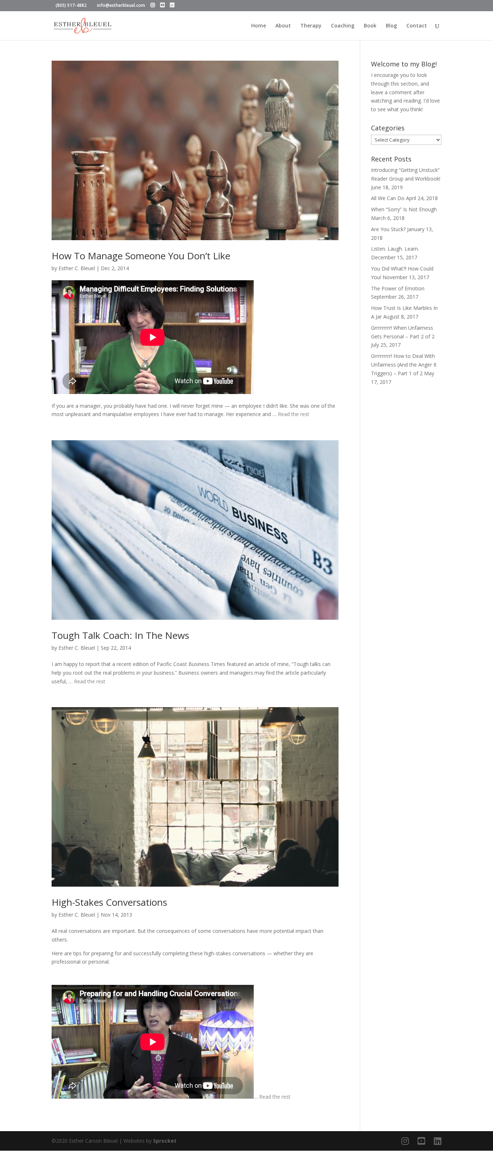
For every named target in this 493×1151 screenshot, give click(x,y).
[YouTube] (162, 5)
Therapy (311, 26)
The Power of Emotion (397, 288)
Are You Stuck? (388, 229)
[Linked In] (172, 5)
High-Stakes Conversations (109, 902)
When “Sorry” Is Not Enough (404, 209)
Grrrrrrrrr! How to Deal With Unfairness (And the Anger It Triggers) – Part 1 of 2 (404, 364)
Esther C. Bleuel (76, 268)
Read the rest (293, 414)
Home (258, 26)
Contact (416, 26)
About (283, 26)
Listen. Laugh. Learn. (395, 248)
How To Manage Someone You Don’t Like (141, 255)
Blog (391, 26)
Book (370, 26)
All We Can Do (388, 198)
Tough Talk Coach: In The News (120, 635)
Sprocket (164, 1140)
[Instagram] (152, 5)
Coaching (342, 26)
